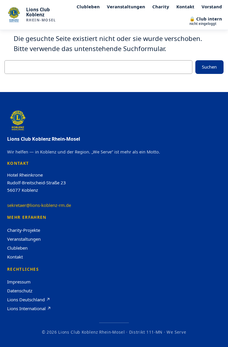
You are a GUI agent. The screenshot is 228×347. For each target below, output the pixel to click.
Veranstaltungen (24, 239)
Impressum (19, 282)
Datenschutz (19, 291)
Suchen (209, 67)
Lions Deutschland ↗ (28, 299)
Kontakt (15, 257)
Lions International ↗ (29, 308)
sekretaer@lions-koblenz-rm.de (39, 205)
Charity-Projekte (23, 230)
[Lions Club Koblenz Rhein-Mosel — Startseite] (14, 15)
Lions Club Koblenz (38, 12)
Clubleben (17, 248)
